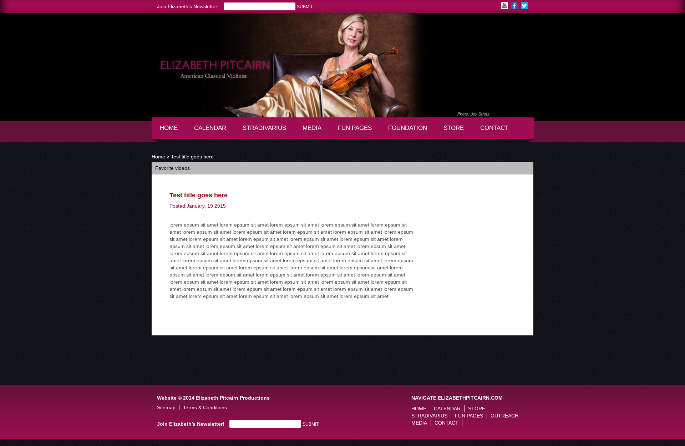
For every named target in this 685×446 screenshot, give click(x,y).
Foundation (410, 131)
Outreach (504, 416)
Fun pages (357, 131)
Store (453, 128)
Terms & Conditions (205, 407)
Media (315, 131)
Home (169, 128)
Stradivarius (264, 128)
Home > (160, 156)
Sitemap (166, 407)
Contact (494, 128)
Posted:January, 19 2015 (197, 206)
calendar (210, 128)
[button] (157, 56)
